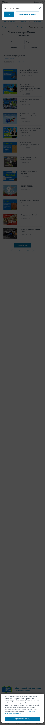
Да (9, 14)
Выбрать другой (27, 14)
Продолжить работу (22, 719)
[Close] (40, 8)
